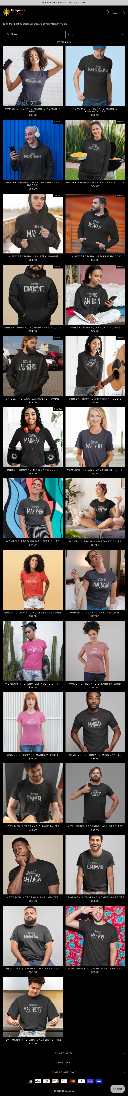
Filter (14, 34)
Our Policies (64, 1053)
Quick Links (64, 1063)
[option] (64, 3)
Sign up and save (64, 1072)
